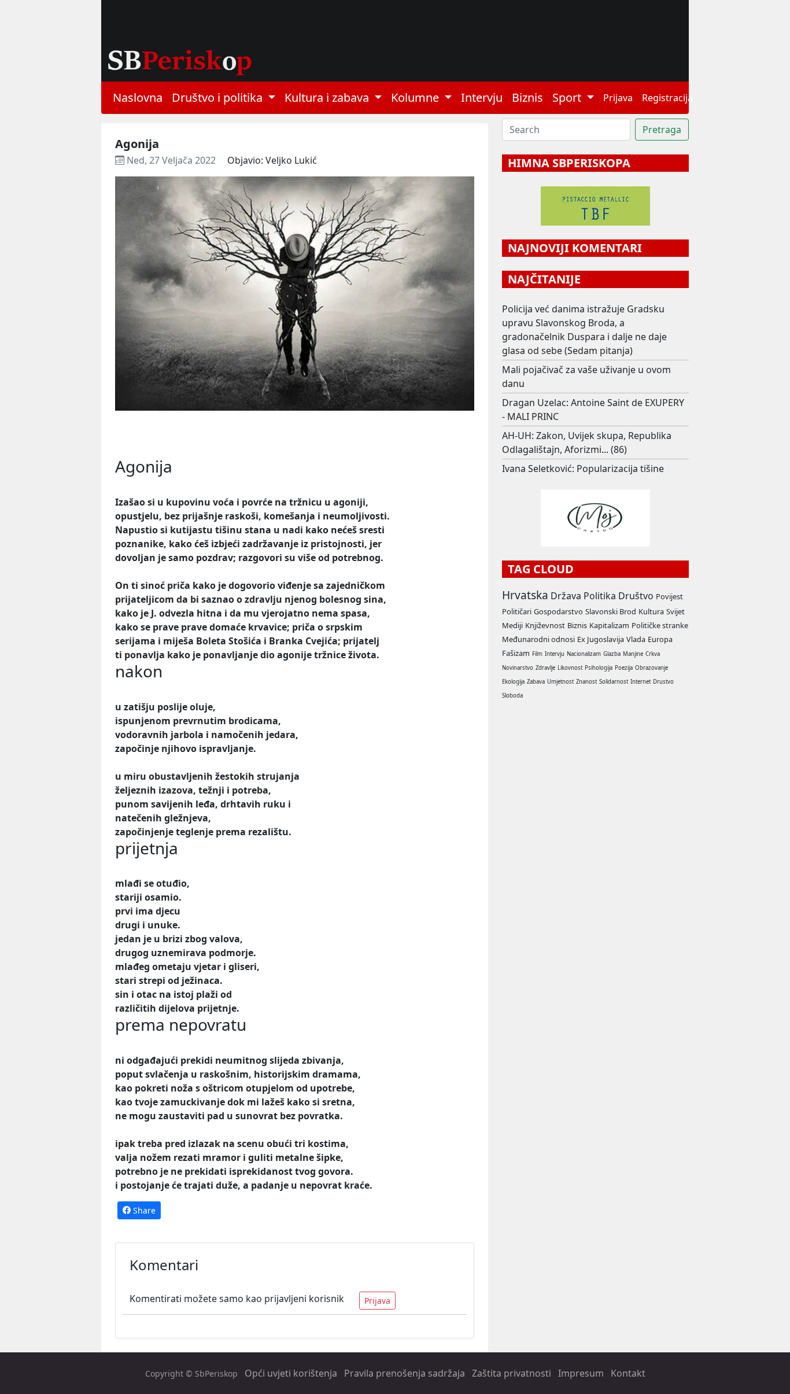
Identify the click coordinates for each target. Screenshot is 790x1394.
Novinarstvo (517, 668)
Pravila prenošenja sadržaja (404, 1373)
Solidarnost (613, 681)
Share (143, 1210)
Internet (640, 681)
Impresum (581, 1373)
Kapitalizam (609, 625)
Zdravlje (545, 668)
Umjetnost (560, 681)
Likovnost (570, 668)
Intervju (482, 97)
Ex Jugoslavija (600, 639)
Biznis (527, 97)
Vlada (635, 639)
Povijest (669, 596)
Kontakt (628, 1373)
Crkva (652, 654)
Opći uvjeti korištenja (291, 1373)
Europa (660, 639)
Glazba (612, 654)
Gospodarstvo (558, 611)
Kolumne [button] (416, 97)
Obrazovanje (651, 668)
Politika (600, 595)
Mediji (512, 625)
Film (537, 654)
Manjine (633, 654)
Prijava (618, 97)
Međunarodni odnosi (538, 639)
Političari (516, 611)
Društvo (636, 595)
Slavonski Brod (610, 611)
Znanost (586, 681)
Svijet (675, 611)
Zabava (536, 681)
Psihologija (598, 668)
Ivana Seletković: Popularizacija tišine (583, 468)
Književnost (545, 625)
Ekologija (513, 681)
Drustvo (663, 681)
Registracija (667, 97)
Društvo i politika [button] (218, 97)
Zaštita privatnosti (511, 1373)
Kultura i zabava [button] (328, 97)
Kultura (651, 611)
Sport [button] (568, 97)
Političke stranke (660, 625)
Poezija (624, 668)
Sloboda (512, 695)
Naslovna (138, 97)
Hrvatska (525, 595)
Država (566, 595)
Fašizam (516, 653)
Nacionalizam (584, 654)
